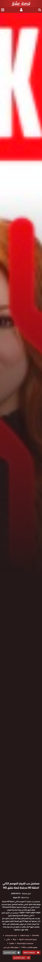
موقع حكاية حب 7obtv (29, 947)
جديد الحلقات (24, 935)
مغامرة (11, 943)
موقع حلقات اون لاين (11, 947)
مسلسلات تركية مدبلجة (25, 943)
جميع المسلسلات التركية (28, 939)
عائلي (8, 939)
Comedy (35, 935)
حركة (14, 939)
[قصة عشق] (21, 3)
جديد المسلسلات (11, 935)
